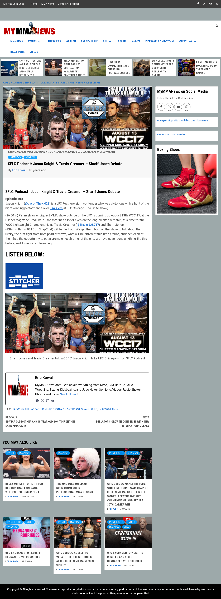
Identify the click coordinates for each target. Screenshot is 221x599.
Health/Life (17, 52)
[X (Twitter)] (42, 401)
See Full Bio (68, 394)
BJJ (105, 41)
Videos (34, 52)
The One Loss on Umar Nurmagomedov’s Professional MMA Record (74, 488)
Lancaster (37, 409)
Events (32, 41)
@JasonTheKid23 (37, 203)
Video (126, 527)
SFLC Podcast (71, 409)
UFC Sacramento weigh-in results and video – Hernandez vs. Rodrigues (125, 557)
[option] (22, 70)
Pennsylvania (53, 409)
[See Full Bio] (78, 394)
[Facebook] (37, 401)
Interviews (54, 41)
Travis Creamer (108, 409)
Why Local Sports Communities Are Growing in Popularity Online (163, 68)
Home (34, 3)
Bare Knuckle (89, 41)
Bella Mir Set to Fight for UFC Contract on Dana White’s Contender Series (74, 68)
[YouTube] (53, 401)
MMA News (47, 3)
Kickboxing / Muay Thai (159, 41)
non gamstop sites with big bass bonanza (182, 120)
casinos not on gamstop (171, 134)
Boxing (122, 41)
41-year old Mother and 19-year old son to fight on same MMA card (40, 421)
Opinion (71, 41)
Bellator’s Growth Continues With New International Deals (122, 421)
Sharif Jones (89, 409)
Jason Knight (21, 409)
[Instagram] (48, 401)
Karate (136, 41)
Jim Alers (56, 208)
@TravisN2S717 (88, 224)
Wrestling (185, 41)
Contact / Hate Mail (68, 3)
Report (114, 509)
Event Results (116, 453)
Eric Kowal (19, 170)
